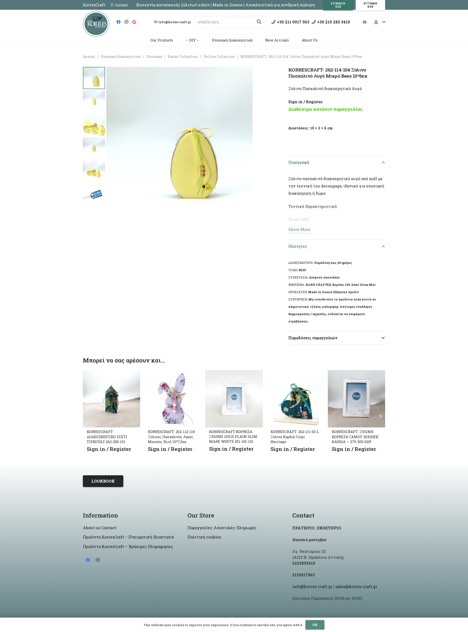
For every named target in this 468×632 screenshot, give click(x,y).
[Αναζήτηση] (259, 22)
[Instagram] (126, 22)
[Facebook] (118, 22)
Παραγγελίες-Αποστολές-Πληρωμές (221, 527)
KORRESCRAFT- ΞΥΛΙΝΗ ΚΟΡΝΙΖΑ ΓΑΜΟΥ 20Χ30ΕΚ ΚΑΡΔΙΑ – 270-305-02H (355, 436)
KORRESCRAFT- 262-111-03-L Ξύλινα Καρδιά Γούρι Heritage (295, 436)
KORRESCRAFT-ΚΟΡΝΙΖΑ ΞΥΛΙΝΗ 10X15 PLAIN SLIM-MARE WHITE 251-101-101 (233, 436)
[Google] (134, 22)
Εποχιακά (154, 56)
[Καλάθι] (364, 22)
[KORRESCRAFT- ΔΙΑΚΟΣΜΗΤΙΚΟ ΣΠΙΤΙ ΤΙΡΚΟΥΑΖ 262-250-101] (111, 373)
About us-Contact (100, 527)
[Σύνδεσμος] (96, 24)
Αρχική (89, 56)
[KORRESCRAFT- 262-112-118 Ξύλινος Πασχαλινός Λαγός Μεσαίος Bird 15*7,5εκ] (172, 373)
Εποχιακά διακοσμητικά (121, 56)
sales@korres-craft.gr (356, 586)
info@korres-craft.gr (312, 586)
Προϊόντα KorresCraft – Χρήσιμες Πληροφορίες (128, 546)
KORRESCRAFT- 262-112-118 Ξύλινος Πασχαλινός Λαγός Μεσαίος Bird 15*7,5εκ (171, 436)
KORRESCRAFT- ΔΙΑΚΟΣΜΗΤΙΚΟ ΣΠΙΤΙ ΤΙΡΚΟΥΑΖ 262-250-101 (107, 436)
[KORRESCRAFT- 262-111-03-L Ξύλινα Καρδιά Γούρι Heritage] (295, 373)
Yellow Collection (219, 56)
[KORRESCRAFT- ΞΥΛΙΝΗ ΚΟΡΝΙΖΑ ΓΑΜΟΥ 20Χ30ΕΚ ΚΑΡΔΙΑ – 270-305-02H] (356, 373)
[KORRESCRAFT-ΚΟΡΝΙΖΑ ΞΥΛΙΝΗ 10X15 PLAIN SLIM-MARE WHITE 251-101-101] (234, 373)
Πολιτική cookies (204, 536)
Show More (299, 229)
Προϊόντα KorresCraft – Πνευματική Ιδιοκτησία (128, 536)
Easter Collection (183, 56)
